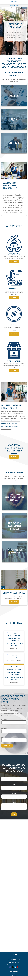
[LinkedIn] (15, 967)
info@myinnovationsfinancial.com (14, 964)
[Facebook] (10, 967)
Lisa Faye (14, 658)
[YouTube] (17, 967)
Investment (14, 975)
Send (14, 814)
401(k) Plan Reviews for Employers (10, 426)
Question (14, 802)
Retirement (14, 973)
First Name (4, 719)
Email (2, 737)
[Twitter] (13, 967)
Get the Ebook (7, 745)
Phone (14, 793)
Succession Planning (6, 429)
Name (14, 776)
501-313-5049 (16, 957)
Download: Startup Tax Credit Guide (10, 421)
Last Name (4, 728)
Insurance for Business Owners (9, 423)
